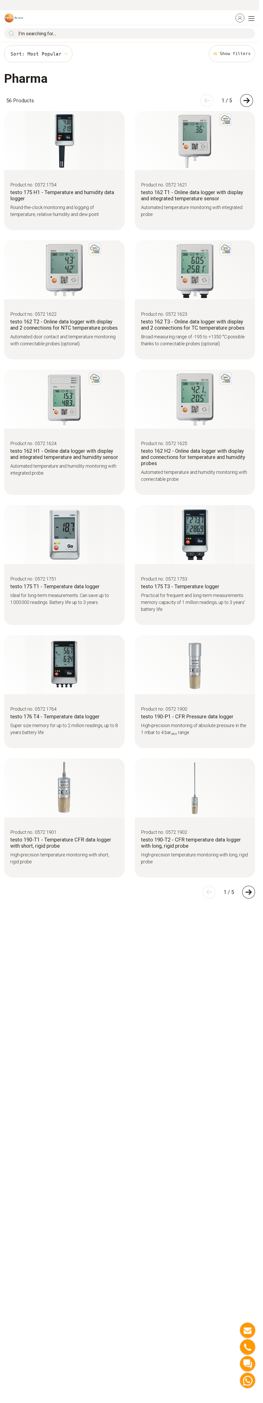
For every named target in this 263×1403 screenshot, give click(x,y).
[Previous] (207, 100)
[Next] (246, 100)
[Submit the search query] (10, 33)
